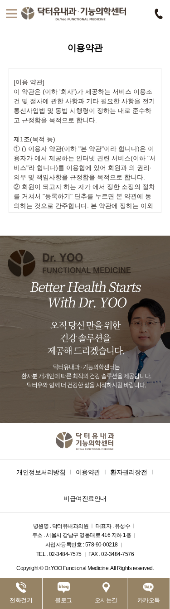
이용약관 (88, 472)
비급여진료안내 (85, 498)
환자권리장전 (128, 472)
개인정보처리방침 (40, 472)
